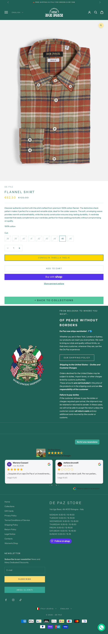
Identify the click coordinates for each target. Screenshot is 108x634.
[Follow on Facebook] (5, 599)
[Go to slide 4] (54, 485)
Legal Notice (9, 534)
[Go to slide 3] (51, 485)
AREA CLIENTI (25, 590)
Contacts (8, 538)
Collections (9, 506)
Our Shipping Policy (77, 357)
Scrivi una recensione (87, 442)
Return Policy (10, 529)
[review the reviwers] (49, 464)
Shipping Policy (11, 525)
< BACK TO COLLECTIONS (54, 300)
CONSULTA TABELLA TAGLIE (54, 258)
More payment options (54, 283)
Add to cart (54, 268)
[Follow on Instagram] (13, 599)
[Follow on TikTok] (20, 599)
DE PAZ (8, 187)
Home (7, 501)
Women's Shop (11, 543)
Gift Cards (9, 511)
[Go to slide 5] (56, 485)
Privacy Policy (10, 515)
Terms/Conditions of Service (17, 520)
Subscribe (24, 579)
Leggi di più (12, 477)
